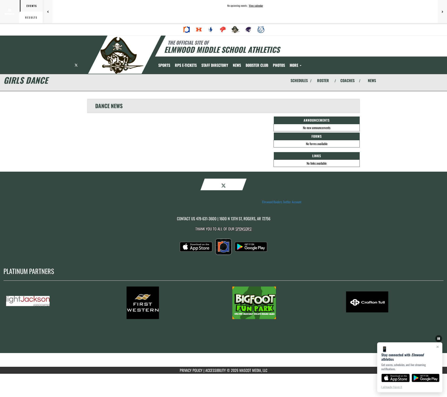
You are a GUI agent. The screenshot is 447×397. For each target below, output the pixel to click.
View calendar (256, 5)
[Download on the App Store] (395, 378)
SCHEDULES (299, 80)
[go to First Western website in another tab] (167, 302)
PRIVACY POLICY (191, 370)
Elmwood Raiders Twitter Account (281, 202)
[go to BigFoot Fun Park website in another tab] (280, 302)
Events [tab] (32, 6)
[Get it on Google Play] (426, 378)
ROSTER (323, 80)
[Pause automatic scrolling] (438, 338)
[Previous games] (47, 11)
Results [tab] (31, 17)
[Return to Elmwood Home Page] (122, 55)
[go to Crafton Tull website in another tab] (393, 302)
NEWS (372, 80)
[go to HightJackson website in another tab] (53, 302)
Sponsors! (243, 229)
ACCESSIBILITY (215, 370)
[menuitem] (186, 29)
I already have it (391, 387)
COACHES (347, 80)
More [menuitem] (294, 65)
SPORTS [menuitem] (164, 65)
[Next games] (442, 11)
